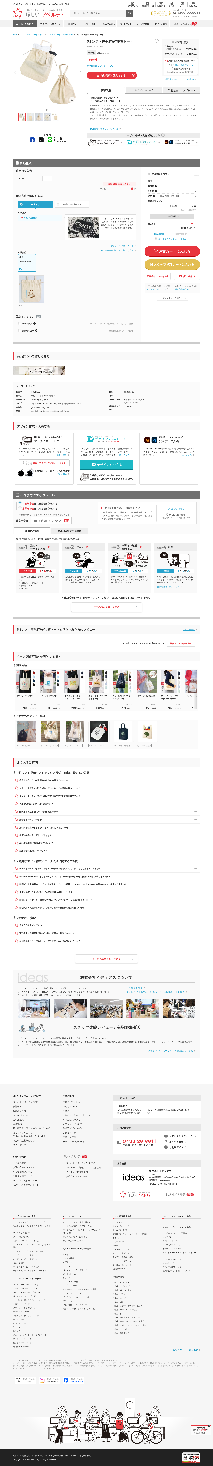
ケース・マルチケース (72, 1293)
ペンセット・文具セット (123, 1260)
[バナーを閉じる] (209, 1426)
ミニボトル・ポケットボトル (25, 1259)
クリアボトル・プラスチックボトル (28, 1251)
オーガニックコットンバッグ (25, 1288)
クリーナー (67, 1277)
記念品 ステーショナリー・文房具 (128, 1305)
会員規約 (17, 1123)
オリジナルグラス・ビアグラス (26, 1266)
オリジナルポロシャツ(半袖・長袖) (77, 1226)
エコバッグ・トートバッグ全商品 (27, 1278)
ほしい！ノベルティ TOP (25, 1102)
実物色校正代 (28, 330)
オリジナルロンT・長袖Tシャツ (76, 1236)
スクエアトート (19, 1330)
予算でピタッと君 (71, 1102)
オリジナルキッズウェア (73, 1240)
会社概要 (17, 1106)
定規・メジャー (69, 1301)
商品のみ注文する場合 (69, 530)
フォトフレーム (69, 1273)
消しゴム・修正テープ (122, 1264)
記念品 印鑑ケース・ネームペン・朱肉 (129, 1325)
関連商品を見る (182, 289)
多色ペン (116, 1237)
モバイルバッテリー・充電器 (174, 1233)
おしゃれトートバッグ (22, 1342)
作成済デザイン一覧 (72, 1128)
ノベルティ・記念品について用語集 (83, 1167)
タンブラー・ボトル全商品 (24, 1216)
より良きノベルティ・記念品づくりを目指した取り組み (155, 992)
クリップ (66, 1266)
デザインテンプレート (74, 1141)
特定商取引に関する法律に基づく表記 (31, 1128)
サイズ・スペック (144, 90)
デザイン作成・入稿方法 (171, 298)
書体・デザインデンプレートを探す (49, 462)
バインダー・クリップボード (75, 1269)
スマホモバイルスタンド (172, 1244)
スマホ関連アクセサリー (172, 1267)
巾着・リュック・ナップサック (26, 1315)
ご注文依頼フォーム (23, 1176)
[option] (28, 689)
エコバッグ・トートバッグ (32, 34)
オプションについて (72, 1123)
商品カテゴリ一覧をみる (185, 1350)
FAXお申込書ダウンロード (26, 1184)
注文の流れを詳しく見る (106, 607)
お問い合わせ (188, 276)
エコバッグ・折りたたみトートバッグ (29, 1300)
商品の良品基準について (25, 1140)
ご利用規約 (18, 1119)
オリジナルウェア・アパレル (75, 1216)
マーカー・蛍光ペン (121, 1253)
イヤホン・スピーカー (171, 1248)
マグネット (67, 1262)
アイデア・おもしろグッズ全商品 (176, 1216)
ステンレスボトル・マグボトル (26, 1240)
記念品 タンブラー (121, 1282)
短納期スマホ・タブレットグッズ (176, 1270)
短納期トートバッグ (21, 1346)
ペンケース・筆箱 (70, 1281)
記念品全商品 (118, 1276)
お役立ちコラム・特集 (77, 1176)
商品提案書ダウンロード (98, 66)
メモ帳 (65, 1254)
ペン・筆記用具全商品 (122, 1216)
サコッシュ (17, 1327)
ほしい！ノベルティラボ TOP (80, 1163)
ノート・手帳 (68, 1258)
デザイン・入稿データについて (78, 1115)
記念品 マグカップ (121, 1286)
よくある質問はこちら (156, 289)
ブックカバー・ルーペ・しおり (76, 1297)
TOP (15, 34)
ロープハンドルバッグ (22, 1338)
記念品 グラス (119, 1294)
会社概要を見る (134, 987)
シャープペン (118, 1241)
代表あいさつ (19, 1110)
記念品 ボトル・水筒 (122, 1290)
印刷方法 (72, 23)
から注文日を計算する (40, 508)
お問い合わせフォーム (183, 65)
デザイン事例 (161, 23)
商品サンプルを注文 (159, 276)
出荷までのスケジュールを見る (179, 79)
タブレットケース (169, 1240)
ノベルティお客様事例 (77, 1171)
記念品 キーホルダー (122, 1328)
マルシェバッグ (19, 1323)
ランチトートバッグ (21, 1311)
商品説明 (106, 90)
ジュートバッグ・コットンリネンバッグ (30, 1334)
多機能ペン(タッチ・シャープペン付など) (130, 1233)
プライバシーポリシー (24, 1115)
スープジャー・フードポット (25, 1255)
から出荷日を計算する (40, 503)
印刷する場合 (32, 531)
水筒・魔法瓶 (18, 1262)
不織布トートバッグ (21, 1303)
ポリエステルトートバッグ (24, 1296)
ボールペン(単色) (120, 1229)
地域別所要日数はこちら (168, 586)
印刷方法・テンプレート (181, 90)
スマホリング (168, 1263)
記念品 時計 (118, 1301)
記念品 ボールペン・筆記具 (125, 1309)
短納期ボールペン (120, 1268)
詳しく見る (62, 455)
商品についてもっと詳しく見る (104, 128)
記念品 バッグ (119, 1298)
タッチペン (167, 1236)
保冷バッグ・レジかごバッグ (25, 1307)
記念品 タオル (119, 1313)
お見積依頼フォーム (23, 1171)
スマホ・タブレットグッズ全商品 (176, 1227)
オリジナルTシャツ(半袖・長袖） (77, 1222)
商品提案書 (159, 234)
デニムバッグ (18, 1319)
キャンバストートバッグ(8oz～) (26, 1292)
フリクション (118, 1222)
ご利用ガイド (125, 23)
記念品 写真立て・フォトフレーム (128, 1317)
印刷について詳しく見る (122, 246)
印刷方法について (71, 1119)
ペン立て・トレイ (70, 1285)
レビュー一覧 (189, 629)
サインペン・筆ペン (121, 1249)
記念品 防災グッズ (121, 1332)
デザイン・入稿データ (50, 23)
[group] (28, 734)
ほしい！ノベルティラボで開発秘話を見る (170, 1051)
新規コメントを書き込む (181, 643)
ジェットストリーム (121, 1226)
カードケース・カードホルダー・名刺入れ (80, 1289)
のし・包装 (90, 23)
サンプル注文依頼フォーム (26, 1180)
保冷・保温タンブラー (22, 1236)
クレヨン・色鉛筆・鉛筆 (123, 1257)
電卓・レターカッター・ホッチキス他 (79, 1308)
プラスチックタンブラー (23, 1232)
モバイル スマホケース (172, 1259)
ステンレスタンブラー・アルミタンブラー (30, 1222)
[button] (80, 72)
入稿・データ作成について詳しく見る (116, 250)
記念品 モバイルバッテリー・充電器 (128, 1321)
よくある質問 (143, 23)
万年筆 (115, 1245)
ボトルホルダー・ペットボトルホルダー (30, 1270)
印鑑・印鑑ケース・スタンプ (75, 1304)
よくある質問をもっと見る (106, 958)
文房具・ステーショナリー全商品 (77, 1248)
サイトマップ (19, 1144)
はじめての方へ (108, 23)
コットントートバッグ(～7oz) (60, 34)
